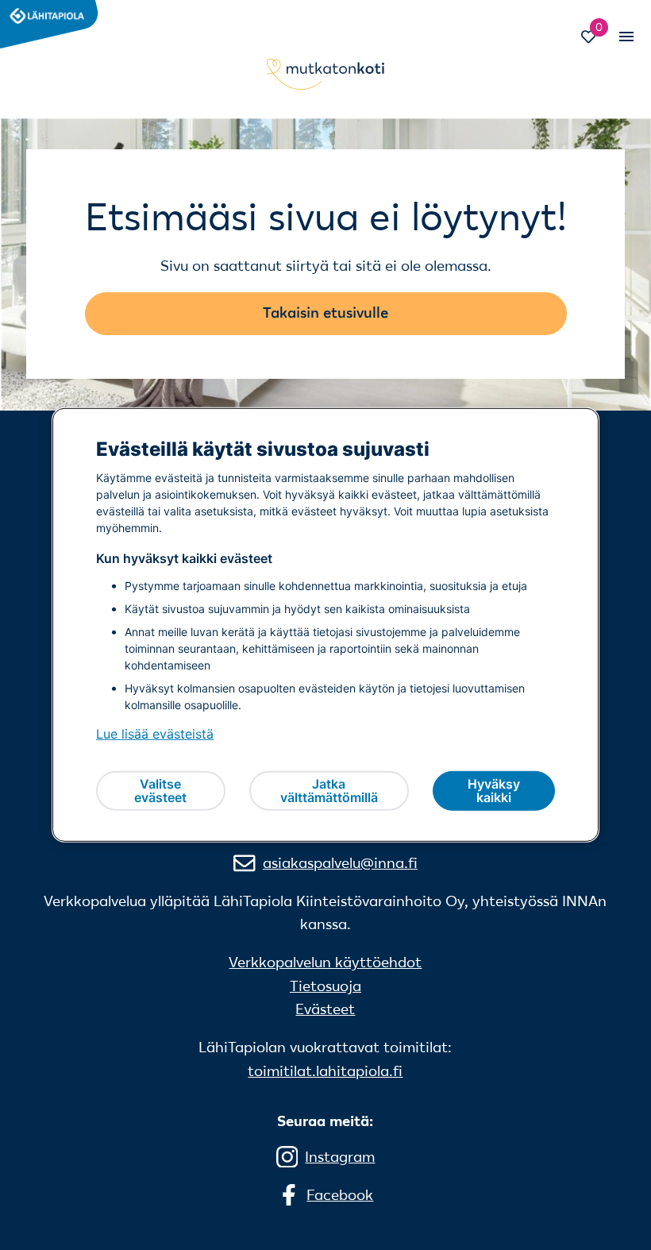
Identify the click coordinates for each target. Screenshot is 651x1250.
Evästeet (325, 1009)
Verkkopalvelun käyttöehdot (325, 962)
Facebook (339, 1195)
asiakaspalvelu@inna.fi (340, 863)
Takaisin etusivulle (325, 312)
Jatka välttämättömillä (329, 791)
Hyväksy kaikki (494, 791)
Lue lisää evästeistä (155, 734)
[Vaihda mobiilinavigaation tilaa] (625, 36)
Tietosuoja (325, 986)
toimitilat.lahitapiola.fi (325, 1071)
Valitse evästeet (160, 791)
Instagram (340, 1157)
